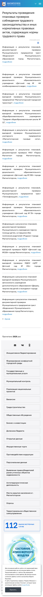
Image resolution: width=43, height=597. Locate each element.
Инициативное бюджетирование (21, 353)
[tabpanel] (22, 551)
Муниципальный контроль (18, 381)
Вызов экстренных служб (26, 526)
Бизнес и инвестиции (16, 423)
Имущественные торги (16, 447)
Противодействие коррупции (19, 454)
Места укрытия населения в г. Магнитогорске (19, 494)
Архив (7, 319)
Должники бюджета (15, 431)
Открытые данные (14, 439)
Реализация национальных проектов (18, 390)
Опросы (10, 503)
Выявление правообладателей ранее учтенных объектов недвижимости (20, 472)
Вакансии (10, 399)
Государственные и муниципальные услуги (17, 372)
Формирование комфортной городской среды (19, 362)
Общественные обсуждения (19, 415)
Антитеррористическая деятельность (17, 484)
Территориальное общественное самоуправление (21, 512)
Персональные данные (16, 462)
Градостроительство (15, 407)
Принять (13, 590)
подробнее (7, 62)
